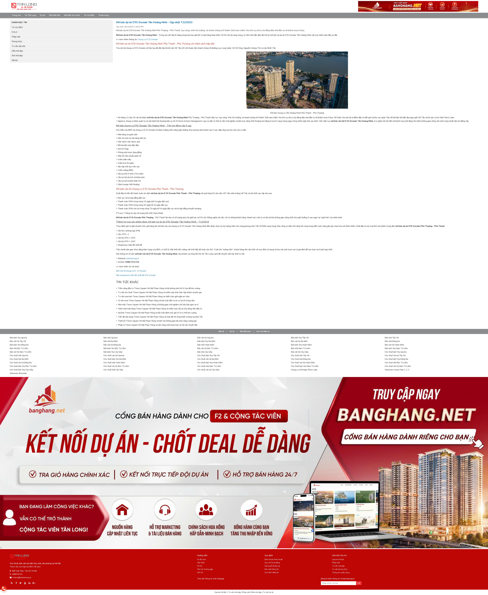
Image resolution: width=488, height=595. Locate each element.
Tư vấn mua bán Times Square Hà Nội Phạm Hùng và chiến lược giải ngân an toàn (153, 296)
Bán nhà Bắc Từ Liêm (19, 348)
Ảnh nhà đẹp (17, 55)
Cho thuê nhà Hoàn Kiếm (114, 362)
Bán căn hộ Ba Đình (299, 341)
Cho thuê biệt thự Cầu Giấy (21, 369)
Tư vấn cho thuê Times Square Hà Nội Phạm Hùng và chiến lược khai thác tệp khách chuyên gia (160, 292)
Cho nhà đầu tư (263, 331)
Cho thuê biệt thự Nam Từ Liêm (305, 366)
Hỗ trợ (199, 566)
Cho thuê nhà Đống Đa (300, 359)
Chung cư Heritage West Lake (304, 369)
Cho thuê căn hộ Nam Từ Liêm (398, 366)
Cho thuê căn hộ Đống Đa (21, 362)
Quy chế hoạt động (272, 562)
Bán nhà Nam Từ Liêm (300, 348)
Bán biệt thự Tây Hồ (300, 337)
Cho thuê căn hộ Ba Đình (207, 359)
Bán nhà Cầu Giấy (204, 352)
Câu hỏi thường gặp (205, 569)
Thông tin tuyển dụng (340, 572)
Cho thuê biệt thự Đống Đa (396, 359)
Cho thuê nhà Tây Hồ (300, 355)
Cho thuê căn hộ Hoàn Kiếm (303, 362)
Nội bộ (15, 60)
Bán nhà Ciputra (110, 337)
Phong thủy (17, 41)
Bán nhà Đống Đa (392, 341)
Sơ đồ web (201, 559)
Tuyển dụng (103, 15)
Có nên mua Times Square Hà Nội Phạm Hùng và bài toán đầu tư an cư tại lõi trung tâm (156, 300)
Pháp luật (16, 36)
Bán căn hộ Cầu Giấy (299, 352)
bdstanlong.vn (132, 258)
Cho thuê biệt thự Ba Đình (114, 359)
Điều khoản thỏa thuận (274, 559)
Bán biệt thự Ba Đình (206, 341)
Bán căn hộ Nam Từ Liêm (20, 352)
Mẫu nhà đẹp (17, 50)
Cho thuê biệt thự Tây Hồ (208, 355)
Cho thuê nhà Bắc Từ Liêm (396, 362)
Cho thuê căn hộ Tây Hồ (395, 355)
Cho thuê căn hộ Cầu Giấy (208, 369)
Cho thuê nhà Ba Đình (19, 359)
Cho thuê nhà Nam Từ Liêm (209, 366)
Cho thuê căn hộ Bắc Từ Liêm (116, 366)
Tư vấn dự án (268, 592)
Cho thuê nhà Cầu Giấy (113, 369)
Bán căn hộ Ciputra (205, 337)
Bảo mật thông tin (272, 569)
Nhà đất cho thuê (72, 15)
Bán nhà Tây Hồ (392, 337)
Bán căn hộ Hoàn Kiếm (394, 345)
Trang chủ (16, 15)
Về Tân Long (30, 15)
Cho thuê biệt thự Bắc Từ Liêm (23, 366)
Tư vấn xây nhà (18, 46)
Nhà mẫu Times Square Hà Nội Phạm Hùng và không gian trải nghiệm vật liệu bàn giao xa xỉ (158, 304)
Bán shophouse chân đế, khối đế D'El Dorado (136, 275)
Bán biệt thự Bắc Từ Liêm (114, 348)
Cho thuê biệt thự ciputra (396, 352)
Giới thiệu (201, 562)
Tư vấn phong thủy (339, 569)
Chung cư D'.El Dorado (148, 39)
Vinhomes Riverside (18, 373)
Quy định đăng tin (272, 572)
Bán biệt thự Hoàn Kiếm (301, 345)
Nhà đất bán (54, 15)
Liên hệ (200, 572)
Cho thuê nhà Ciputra (19, 355)
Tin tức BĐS (89, 15)
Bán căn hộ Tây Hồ (18, 341)
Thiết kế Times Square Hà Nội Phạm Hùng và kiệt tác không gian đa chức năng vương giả (157, 321)
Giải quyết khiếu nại (272, 566)
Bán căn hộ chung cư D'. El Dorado (131, 271)
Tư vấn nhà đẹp (338, 566)
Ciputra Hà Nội (338, 559)
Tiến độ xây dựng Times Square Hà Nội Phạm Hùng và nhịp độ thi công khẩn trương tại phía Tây (160, 316)
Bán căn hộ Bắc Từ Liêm (207, 348)
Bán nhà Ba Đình (110, 341)
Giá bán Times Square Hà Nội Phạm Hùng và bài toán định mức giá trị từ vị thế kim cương (157, 312)
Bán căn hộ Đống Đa (112, 345)
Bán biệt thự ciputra (18, 337)
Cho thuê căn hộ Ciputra (113, 355)
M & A (14, 32)
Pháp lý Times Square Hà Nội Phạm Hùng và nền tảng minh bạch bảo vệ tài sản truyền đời (157, 325)
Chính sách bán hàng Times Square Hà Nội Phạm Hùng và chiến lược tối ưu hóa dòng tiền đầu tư (160, 308)
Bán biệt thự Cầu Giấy (112, 352)
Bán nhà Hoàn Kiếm (205, 345)
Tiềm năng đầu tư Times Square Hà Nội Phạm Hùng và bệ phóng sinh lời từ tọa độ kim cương (159, 288)
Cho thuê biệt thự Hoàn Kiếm (210, 362)
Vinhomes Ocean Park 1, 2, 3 (397, 369)
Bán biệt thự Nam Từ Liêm (396, 348)
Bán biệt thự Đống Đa (19, 345)
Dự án (42, 15)
